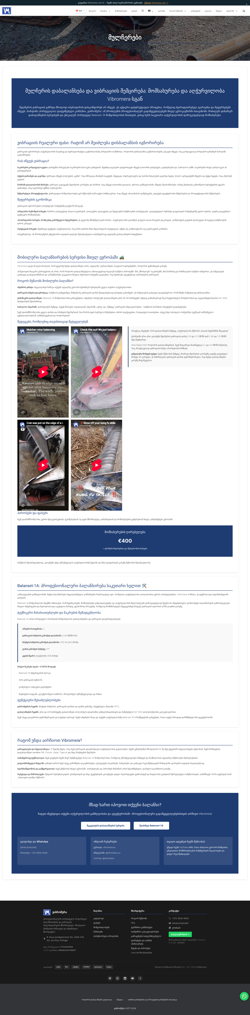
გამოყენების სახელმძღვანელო (146, 936)
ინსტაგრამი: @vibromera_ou (106, 853)
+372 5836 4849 (180, 918)
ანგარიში (230, 11)
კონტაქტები (195, 11)
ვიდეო (151, 10)
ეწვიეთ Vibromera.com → (156, 2)
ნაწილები (98, 931)
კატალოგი (98, 918)
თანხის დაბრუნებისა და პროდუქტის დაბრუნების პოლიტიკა (152, 1000)
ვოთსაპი (176, 927)
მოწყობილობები (101, 927)
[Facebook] (110, 978)
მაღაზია (103, 11)
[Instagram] (117, 978)
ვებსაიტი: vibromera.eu (104, 847)
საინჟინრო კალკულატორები (145, 931)
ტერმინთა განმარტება (141, 927)
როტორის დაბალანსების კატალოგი (97, 1000)
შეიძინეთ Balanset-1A (151, 825)
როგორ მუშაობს (176, 11)
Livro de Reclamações (141, 952)
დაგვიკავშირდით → (180, 934)
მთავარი (92, 11)
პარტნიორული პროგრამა (105, 936)
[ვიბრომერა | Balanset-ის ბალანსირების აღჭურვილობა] (6, 10)
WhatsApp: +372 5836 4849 (33, 853)
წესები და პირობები (140, 948)
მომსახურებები (121, 11)
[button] (109, 11)
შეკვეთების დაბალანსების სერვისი (105, 825)
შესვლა (219, 11)
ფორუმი (161, 11)
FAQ (133, 923)
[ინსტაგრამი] (142, 10)
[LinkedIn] (125, 978)
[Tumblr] (140, 978)
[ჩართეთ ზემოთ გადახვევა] (244, 1009)
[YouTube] (132, 978)
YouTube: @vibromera (103, 858)
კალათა (208, 11)
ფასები (134, 11)
